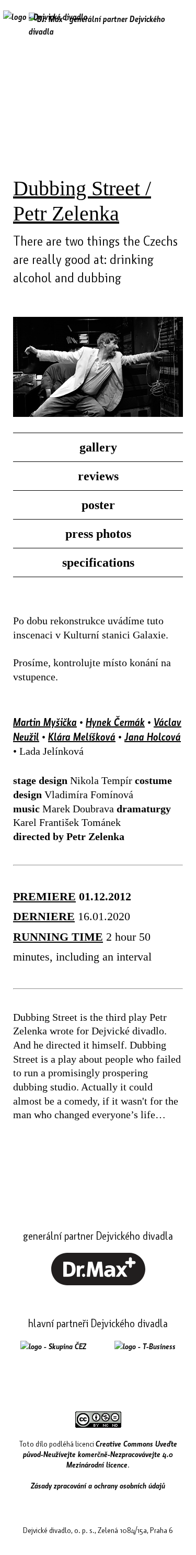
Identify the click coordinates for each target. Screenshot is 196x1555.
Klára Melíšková (82, 736)
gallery (98, 447)
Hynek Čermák (115, 722)
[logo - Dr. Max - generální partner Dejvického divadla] (98, 25)
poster (98, 505)
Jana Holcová (152, 736)
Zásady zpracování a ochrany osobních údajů (98, 1485)
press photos (98, 534)
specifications (98, 562)
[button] (177, 24)
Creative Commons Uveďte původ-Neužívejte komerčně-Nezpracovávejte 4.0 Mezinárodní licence (100, 1454)
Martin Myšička (45, 722)
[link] (98, 1282)
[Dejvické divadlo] (45, 23)
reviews (98, 476)
